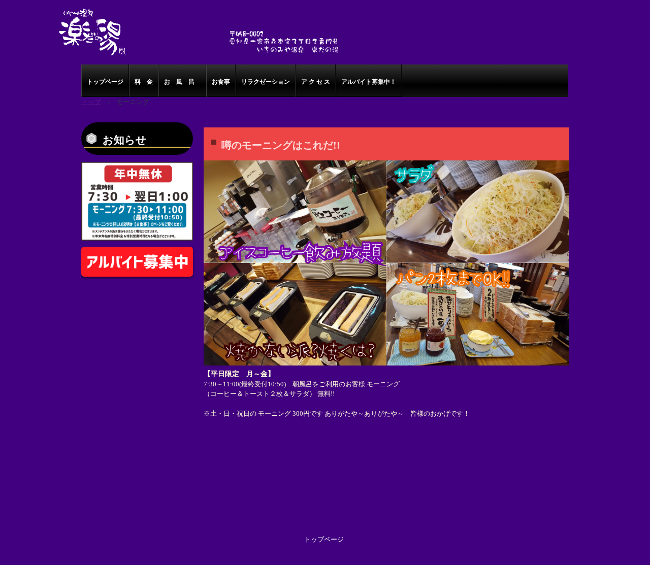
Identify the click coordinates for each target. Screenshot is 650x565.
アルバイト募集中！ (368, 81)
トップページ (105, 81)
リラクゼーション (265, 81)
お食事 (221, 81)
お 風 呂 (182, 81)
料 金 (144, 81)
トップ (91, 102)
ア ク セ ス (315, 81)
